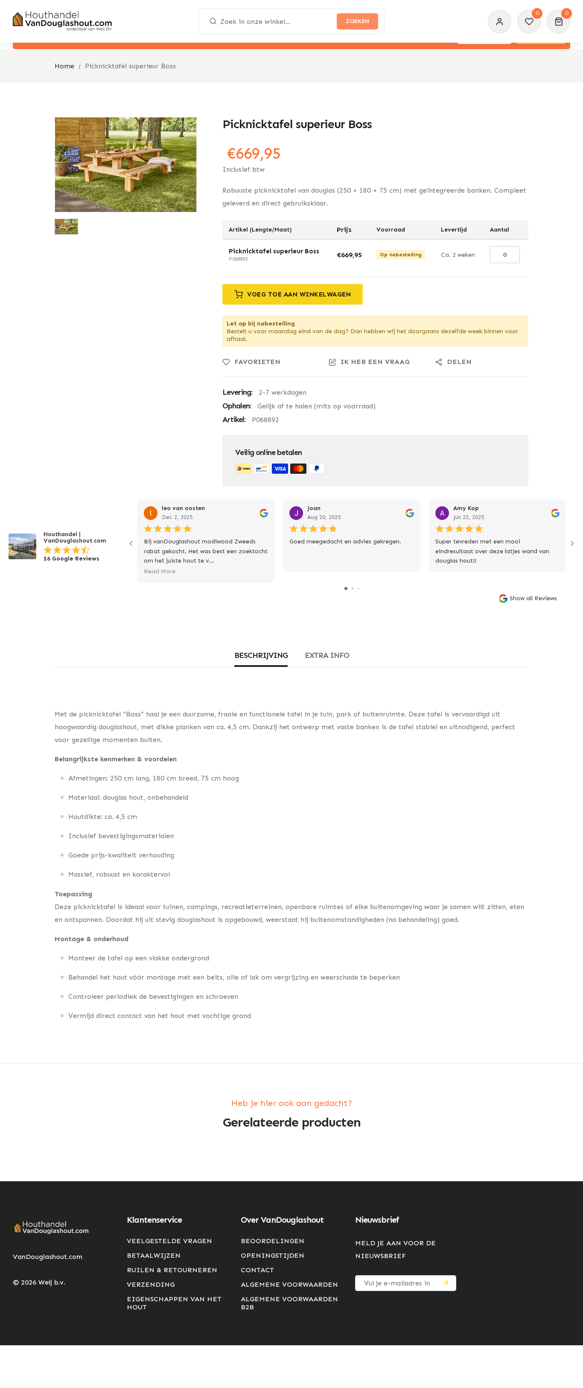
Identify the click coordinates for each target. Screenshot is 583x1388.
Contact (257, 1270)
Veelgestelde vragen (169, 1241)
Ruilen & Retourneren (172, 1270)
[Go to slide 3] (358, 588)
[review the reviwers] (263, 512)
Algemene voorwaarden (289, 1284)
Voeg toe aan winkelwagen (299, 294)
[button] (558, 21)
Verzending (151, 1284)
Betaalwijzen (154, 1255)
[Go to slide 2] (353, 588)
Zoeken (357, 21)
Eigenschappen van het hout (174, 1303)
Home (64, 66)
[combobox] (291, 21)
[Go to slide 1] (345, 588)
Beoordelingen (272, 1241)
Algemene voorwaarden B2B (289, 1303)
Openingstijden (272, 1255)
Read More (159, 571)
